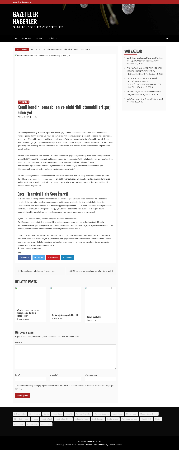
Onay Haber (18, 424)
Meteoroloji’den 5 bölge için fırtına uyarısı (37, 271)
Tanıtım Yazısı (46, 424)
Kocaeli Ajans (35, 414)
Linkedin (68, 257)
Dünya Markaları (94, 317)
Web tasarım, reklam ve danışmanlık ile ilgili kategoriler (28, 312)
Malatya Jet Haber (81, 419)
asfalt (23, 248)
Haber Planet (32, 424)
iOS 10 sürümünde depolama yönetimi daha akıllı (90, 271)
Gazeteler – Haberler (28, 17)
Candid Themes (115, 444)
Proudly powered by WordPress (70, 444)
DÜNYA (39, 38)
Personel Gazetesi (102, 414)
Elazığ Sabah (146, 419)
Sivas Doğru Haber (21, 419)
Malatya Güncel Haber (148, 414)
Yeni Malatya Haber (83, 414)
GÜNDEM (26, 38)
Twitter (39, 257)
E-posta (54, 375)
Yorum (18, 342)
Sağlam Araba (112, 419)
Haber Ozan (57, 414)
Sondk (46, 414)
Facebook (25, 257)
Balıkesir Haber (20, 414)
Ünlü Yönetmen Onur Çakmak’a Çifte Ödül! (145, 99)
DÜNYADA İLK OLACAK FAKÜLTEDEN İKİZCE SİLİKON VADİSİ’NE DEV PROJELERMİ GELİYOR (144, 71)
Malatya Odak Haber (63, 419)
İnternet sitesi (91, 375)
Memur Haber (131, 414)
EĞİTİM (52, 38)
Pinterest (53, 257)
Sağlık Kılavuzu (97, 419)
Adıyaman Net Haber (130, 419)
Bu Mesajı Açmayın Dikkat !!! (65, 315)
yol (40, 248)
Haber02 (69, 414)
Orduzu (35, 419)
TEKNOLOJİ (24, 102)
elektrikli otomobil (32, 248)
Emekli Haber (117, 414)
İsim (17, 375)
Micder (157, 419)
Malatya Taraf (47, 419)
